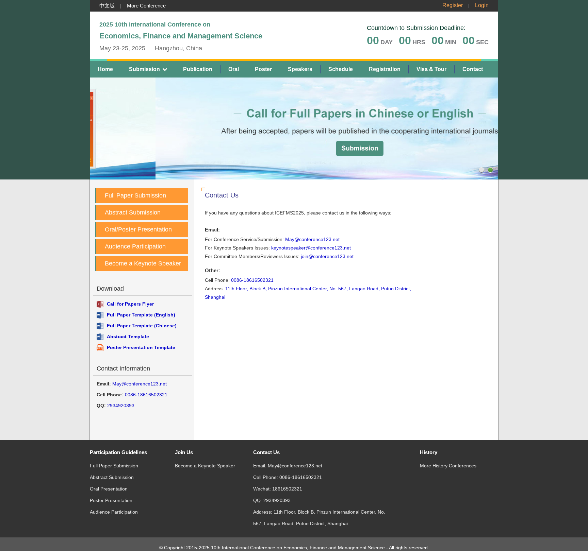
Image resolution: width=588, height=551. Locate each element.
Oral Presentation (109, 489)
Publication (197, 69)
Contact (472, 69)
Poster (263, 69)
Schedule (340, 69)
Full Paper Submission (135, 195)
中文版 (107, 5)
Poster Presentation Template (141, 347)
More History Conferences (448, 465)
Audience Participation (135, 246)
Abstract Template (128, 336)
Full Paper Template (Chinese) (142, 325)
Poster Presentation (111, 500)
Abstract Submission (133, 212)
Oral (233, 69)
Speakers (300, 69)
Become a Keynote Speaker (143, 263)
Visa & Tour (431, 69)
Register (452, 5)
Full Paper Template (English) (141, 314)
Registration (385, 69)
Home (105, 69)
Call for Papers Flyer (130, 304)
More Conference (146, 5)
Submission (144, 69)
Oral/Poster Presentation (138, 229)
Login (482, 5)
